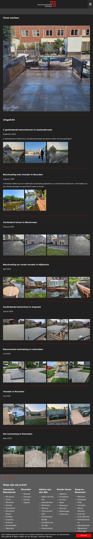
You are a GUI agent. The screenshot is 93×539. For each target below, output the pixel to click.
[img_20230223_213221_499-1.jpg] (14, 330)
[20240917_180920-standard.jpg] (57, 152)
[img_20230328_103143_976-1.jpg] (35, 245)
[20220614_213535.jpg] (57, 414)
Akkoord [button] (84, 535)
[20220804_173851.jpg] (35, 372)
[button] (88, 28)
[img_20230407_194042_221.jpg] (14, 287)
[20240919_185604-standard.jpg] (14, 152)
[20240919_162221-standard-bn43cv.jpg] (35, 152)
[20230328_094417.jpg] (79, 245)
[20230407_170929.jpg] (57, 287)
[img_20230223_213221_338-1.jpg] (35, 330)
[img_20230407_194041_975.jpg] (35, 287)
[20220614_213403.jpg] (79, 414)
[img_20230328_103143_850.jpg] (14, 245)
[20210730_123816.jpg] (57, 457)
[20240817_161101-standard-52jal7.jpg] (14, 200)
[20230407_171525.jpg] (79, 287)
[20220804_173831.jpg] (57, 372)
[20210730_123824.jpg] (35, 457)
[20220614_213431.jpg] (14, 414)
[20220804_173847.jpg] (79, 372)
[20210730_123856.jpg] (14, 457)
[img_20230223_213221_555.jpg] (57, 330)
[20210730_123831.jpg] (79, 457)
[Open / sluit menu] (90, 4)
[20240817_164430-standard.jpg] (35, 200)
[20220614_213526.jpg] (35, 414)
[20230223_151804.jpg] (79, 330)
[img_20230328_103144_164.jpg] (57, 245)
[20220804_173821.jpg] (14, 372)
